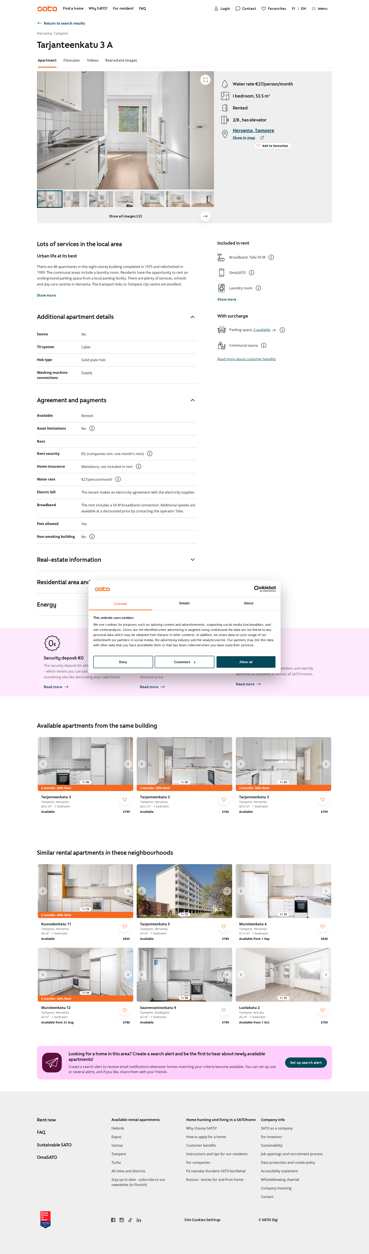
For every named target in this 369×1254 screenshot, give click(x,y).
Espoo (116, 1136)
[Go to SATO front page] (47, 8)
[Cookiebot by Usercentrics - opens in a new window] (257, 589)
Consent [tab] (120, 603)
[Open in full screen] (205, 80)
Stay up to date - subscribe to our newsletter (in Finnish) (138, 1182)
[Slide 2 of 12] (75, 199)
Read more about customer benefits (246, 359)
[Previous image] (43, 764)
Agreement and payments (72, 400)
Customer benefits (201, 1145)
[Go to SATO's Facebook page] (113, 1219)
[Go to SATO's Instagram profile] (121, 1219)
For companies (198, 1162)
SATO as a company (277, 1128)
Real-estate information (69, 559)
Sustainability (272, 1145)
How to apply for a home (206, 1136)
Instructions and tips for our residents (217, 1154)
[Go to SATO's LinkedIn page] (138, 1219)
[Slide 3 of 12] (101, 199)
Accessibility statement (279, 1171)
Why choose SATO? (201, 1128)
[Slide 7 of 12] (203, 199)
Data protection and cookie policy (288, 1162)
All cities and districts (128, 1171)
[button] (271, 257)
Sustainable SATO (54, 1145)
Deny (123, 662)
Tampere (118, 1154)
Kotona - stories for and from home (214, 1179)
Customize (182, 662)
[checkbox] (125, 799)
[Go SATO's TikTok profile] (130, 1219)
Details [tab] (184, 603)
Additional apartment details (75, 316)
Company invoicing (276, 1188)
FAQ (41, 1132)
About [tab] (248, 603)
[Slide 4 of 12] (126, 199)
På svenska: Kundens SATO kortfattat (216, 1171)
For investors (271, 1136)
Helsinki (117, 1128)
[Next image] (205, 216)
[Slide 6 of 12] (178, 199)
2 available (261, 329)
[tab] (47, 60)
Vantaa (117, 1145)
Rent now (46, 1119)
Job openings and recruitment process (292, 1154)
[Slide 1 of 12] (50, 199)
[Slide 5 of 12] (152, 199)
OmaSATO (47, 1157)
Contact (267, 1196)
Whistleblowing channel (280, 1179)
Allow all (245, 662)
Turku (116, 1162)
